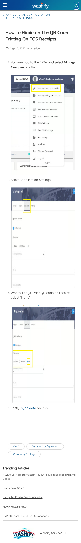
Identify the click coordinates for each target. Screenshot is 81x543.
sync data (28, 408)
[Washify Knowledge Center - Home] (41, 5)
